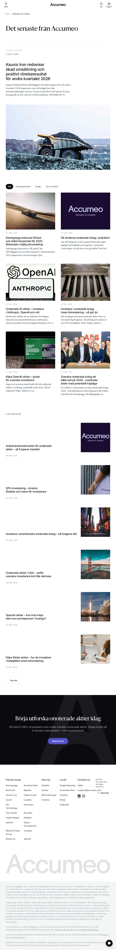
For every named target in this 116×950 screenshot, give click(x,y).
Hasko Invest (30, 795)
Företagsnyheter (23, 186)
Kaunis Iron (11, 795)
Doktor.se (10, 839)
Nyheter (46, 785)
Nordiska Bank (31, 785)
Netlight (28, 817)
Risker (63, 800)
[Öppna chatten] (109, 943)
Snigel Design (12, 817)
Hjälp (80, 785)
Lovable (27, 800)
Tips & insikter (52, 186)
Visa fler (13, 680)
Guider (38, 186)
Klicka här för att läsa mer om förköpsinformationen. (77, 930)
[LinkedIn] (79, 796)
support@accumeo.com (89, 790)
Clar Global (11, 813)
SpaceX (27, 839)
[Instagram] (83, 796)
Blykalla (27, 790)
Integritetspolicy (68, 785)
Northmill (10, 790)
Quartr (9, 800)
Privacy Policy (19, 937)
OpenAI (9, 822)
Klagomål (64, 804)
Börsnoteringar (49, 795)
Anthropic (29, 804)
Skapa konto (58, 741)
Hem (7, 14)
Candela (28, 830)
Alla (9, 186)
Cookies (64, 795)
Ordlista (46, 800)
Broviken (28, 813)
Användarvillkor (67, 790)
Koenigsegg (11, 785)
